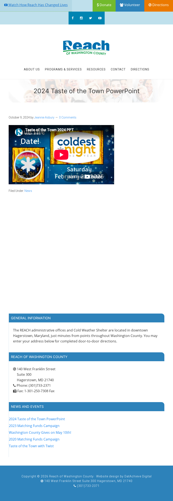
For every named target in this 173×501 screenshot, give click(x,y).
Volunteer (131, 5)
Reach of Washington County (86, 48)
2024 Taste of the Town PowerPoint (37, 419)
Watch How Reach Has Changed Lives (38, 5)
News (28, 191)
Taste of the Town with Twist (31, 446)
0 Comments (67, 117)
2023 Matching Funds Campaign (34, 425)
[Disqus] (86, 258)
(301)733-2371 (88, 486)
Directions (160, 5)
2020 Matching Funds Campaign (34, 439)
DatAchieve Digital (138, 476)
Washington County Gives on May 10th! (40, 432)
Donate (105, 5)
